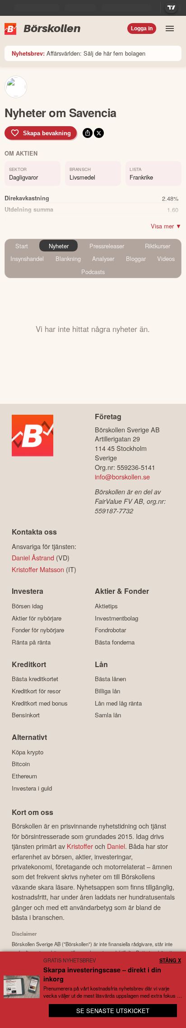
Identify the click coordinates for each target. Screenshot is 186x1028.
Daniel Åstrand (33, 557)
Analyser (103, 258)
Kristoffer (80, 846)
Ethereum (24, 776)
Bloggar (136, 258)
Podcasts (93, 271)
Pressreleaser (106, 246)
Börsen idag (27, 606)
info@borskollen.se (122, 476)
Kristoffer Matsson (38, 569)
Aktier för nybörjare (36, 618)
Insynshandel (27, 258)
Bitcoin (21, 764)
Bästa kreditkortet (35, 679)
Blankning (68, 258)
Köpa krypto (27, 752)
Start (21, 246)
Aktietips (106, 606)
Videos (166, 258)
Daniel (116, 846)
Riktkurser (157, 246)
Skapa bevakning (47, 133)
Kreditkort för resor (36, 691)
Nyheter (59, 246)
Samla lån (108, 715)
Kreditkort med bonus (40, 703)
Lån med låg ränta (118, 703)
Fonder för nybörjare (38, 630)
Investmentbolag (116, 618)
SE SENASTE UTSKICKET (112, 1010)
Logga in (142, 28)
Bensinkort (26, 715)
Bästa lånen (110, 679)
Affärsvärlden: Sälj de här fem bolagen (78, 53)
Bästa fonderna (115, 642)
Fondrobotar (110, 630)
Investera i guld (32, 788)
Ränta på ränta (31, 642)
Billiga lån (107, 691)
